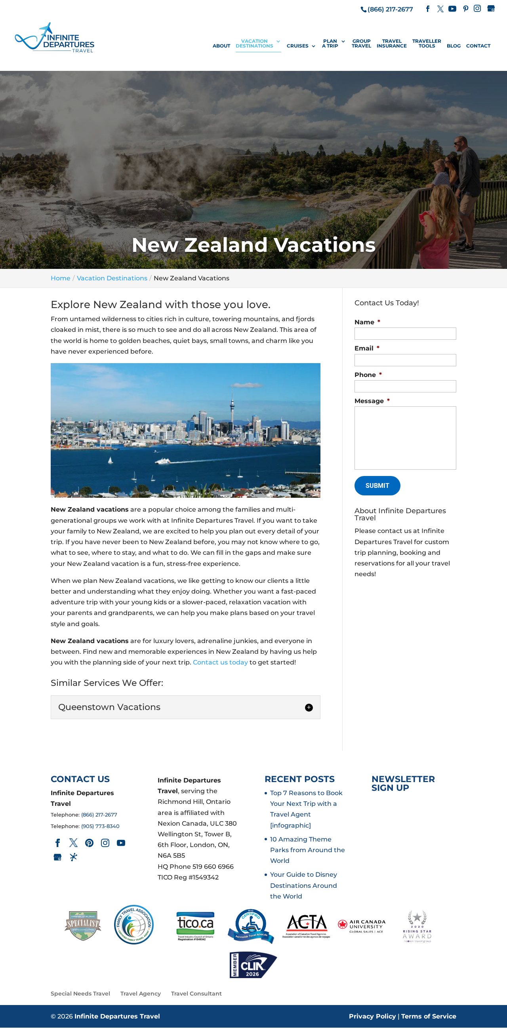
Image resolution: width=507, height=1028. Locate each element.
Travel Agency (140, 993)
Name (367, 322)
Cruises (298, 46)
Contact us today (220, 662)
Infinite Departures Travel (117, 1016)
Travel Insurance (392, 44)
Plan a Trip (330, 44)
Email (367, 348)
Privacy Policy (372, 1016)
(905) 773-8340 (100, 826)
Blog (454, 46)
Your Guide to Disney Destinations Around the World (303, 885)
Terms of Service (428, 1016)
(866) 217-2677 (99, 814)
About (221, 46)
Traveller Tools (426, 44)
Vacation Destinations (254, 44)
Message (372, 401)
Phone (368, 375)
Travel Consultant (196, 993)
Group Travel (361, 44)
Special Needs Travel (80, 993)
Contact (478, 46)
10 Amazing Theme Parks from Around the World (307, 850)
